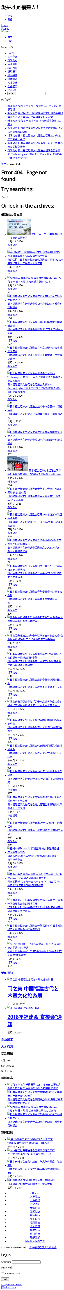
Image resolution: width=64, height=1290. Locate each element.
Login (4, 25)
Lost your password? (11, 1284)
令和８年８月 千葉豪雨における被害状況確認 (32, 1088)
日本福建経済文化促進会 (43, 1247)
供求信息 (35, 1234)
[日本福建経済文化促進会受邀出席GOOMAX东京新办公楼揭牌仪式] (35, 544)
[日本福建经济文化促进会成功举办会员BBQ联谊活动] (35, 410)
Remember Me (12, 1273)
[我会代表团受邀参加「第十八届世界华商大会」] (34, 701)
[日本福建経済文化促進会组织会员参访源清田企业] (35, 683)
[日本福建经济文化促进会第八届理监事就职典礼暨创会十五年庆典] (35, 801)
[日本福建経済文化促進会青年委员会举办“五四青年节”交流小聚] (35, 492)
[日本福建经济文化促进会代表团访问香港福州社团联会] (35, 749)
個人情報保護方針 (35, 1241)
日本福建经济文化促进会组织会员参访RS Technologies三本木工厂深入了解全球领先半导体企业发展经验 (34, 154)
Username (6, 1262)
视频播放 (12, 790)
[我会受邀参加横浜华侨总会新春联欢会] (30, 617)
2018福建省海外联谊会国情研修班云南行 (30, 1154)
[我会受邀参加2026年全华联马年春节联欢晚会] (33, 635)
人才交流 (7, 1046)
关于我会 (35, 1196)
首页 (3, 164)
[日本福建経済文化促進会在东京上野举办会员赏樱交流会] (35, 351)
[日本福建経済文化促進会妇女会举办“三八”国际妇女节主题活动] (35, 569)
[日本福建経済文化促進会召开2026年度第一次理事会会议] (35, 518)
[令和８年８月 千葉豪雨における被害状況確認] (19, 234)
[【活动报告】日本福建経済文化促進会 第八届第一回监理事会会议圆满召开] (35, 903)
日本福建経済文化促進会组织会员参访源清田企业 (34, 687)
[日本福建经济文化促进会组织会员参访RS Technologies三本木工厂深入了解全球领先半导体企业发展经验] (35, 381)
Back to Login (9, 1287)
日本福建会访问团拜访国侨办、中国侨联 (29, 1184)
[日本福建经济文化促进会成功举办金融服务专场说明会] (35, 436)
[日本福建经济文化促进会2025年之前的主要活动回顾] (35, 775)
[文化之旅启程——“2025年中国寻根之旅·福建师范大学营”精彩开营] (35, 947)
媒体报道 (35, 1230)
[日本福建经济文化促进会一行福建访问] (30, 925)
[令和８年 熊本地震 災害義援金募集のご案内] (33, 278)
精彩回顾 (35, 1207)
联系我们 (35, 1237)
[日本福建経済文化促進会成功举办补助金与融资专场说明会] (35, 300)
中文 (9, 16)
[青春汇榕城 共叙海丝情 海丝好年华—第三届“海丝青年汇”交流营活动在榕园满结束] (35, 878)
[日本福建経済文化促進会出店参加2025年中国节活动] (35, 826)
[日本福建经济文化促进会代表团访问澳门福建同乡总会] (35, 723)
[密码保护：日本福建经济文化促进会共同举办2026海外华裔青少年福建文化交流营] (35, 256)
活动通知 (7, 973)
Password (6, 1267)
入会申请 (35, 1200)
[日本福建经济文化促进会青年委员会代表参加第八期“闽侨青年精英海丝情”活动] (18, 470)
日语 (9, 19)
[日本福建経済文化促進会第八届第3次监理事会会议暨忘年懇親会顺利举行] (35, 657)
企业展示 (7, 1039)
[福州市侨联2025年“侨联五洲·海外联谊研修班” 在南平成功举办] (35, 852)
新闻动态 (12, 106)
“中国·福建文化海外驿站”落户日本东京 (28, 1143)
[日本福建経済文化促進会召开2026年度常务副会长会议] (35, 325)
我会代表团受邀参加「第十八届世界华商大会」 (33, 705)
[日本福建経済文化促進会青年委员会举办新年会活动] (35, 595)
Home (35, 1193)
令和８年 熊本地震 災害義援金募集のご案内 (31, 1110)
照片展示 (35, 1215)
